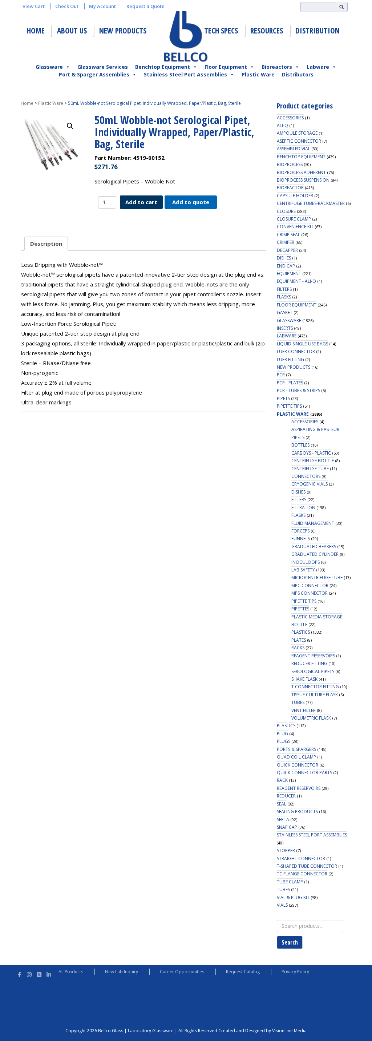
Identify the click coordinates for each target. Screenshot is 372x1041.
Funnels (300, 538)
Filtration (303, 507)
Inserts (285, 328)
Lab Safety (303, 570)
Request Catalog (243, 972)
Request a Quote (145, 6)
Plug (282, 734)
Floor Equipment (226, 66)
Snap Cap (287, 827)
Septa (283, 819)
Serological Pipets (312, 671)
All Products (70, 972)
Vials (282, 905)
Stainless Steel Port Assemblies (185, 74)
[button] (70, 125)
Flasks (284, 297)
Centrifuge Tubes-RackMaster (311, 203)
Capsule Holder (295, 196)
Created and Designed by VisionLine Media (262, 1031)
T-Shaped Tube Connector (307, 866)
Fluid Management (312, 523)
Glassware (49, 66)
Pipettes (300, 609)
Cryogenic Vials (309, 484)
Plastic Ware (258, 74)
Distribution (317, 30)
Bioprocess (290, 164)
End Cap (286, 266)
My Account (102, 6)
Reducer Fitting (309, 663)
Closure (286, 211)
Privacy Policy (295, 972)
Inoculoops (305, 562)
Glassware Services (102, 66)
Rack (282, 780)
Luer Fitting (290, 359)
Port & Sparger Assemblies (94, 74)
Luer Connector (296, 351)
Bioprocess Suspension (303, 180)
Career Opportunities (182, 972)
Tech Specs (221, 30)
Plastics (300, 632)
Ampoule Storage (297, 133)
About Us (72, 30)
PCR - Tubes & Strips (298, 390)
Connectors (305, 476)
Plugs (283, 741)
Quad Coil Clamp (296, 757)
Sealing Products (297, 811)
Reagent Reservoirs (313, 656)
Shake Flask (304, 679)
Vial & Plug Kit (293, 897)
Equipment (289, 273)
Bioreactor (290, 188)
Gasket (284, 312)
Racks (297, 648)
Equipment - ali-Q (296, 281)
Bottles (300, 445)
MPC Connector (309, 585)
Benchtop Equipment (162, 66)
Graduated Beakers (313, 546)
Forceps (300, 531)
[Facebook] (19, 973)
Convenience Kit (295, 226)
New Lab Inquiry (121, 972)
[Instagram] (29, 973)
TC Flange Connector (302, 874)
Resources (266, 30)
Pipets (283, 398)
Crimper (285, 242)
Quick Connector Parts (304, 772)
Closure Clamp (294, 219)
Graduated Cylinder (315, 554)
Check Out (66, 6)
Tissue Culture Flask (314, 695)
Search (290, 942)
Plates (298, 640)
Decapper (287, 250)
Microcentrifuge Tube (317, 577)
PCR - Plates (290, 383)
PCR (281, 375)
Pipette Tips (289, 406)
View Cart (34, 6)
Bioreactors (277, 66)
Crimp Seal (288, 234)
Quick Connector (297, 765)
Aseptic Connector (299, 141)
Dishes (284, 258)
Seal (281, 804)
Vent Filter (303, 710)
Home (36, 30)
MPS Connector (309, 593)
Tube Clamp (290, 882)
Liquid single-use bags (302, 344)
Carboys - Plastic (311, 453)
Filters (284, 289)
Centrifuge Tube (310, 469)
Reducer (286, 796)
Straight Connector (301, 858)
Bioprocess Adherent (301, 172)
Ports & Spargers (296, 749)
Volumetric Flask (311, 718)
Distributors (298, 74)
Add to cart (141, 202)
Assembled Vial (293, 149)
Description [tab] (46, 243)
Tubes (297, 702)
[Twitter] (39, 973)
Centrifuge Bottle (312, 461)
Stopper (286, 850)
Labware (318, 66)
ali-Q (282, 125)
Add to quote (190, 202)
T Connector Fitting (315, 687)
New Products (122, 30)
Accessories (290, 118)
